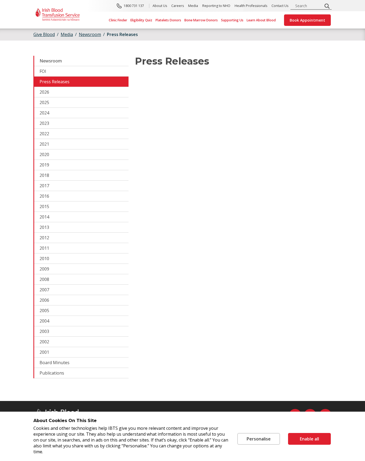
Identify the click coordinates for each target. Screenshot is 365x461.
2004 (44, 321)
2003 (44, 331)
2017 (44, 186)
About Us (160, 5)
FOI (43, 71)
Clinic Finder (118, 20)
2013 (44, 227)
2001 (44, 352)
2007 (44, 290)
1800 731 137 (134, 5)
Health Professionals (251, 5)
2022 (44, 134)
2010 (44, 258)
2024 (44, 113)
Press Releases (54, 82)
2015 (44, 206)
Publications (52, 373)
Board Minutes (54, 362)
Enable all (309, 439)
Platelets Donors (168, 20)
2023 (44, 123)
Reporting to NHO (216, 5)
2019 (44, 165)
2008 (44, 279)
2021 (44, 144)
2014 (44, 217)
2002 (44, 342)
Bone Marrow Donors (201, 20)
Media (193, 5)
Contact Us (279, 5)
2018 (44, 175)
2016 (44, 196)
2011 (44, 248)
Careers (177, 5)
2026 (44, 92)
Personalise (259, 439)
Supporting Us (232, 20)
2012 (44, 238)
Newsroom (51, 61)
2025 (44, 102)
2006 (44, 300)
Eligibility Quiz (141, 20)
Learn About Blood (261, 20)
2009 (44, 269)
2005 (44, 310)
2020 (44, 154)
